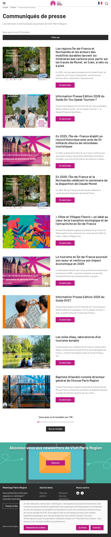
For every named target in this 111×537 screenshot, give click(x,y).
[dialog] (64, 517)
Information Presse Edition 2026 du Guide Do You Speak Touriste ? (80, 97)
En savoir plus (65, 85)
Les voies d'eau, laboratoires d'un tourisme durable (78, 338)
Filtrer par (55, 37)
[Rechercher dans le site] (106, 3)
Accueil (5, 7)
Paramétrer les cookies (35, 527)
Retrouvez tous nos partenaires (64, 496)
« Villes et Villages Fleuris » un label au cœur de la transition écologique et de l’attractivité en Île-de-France (82, 220)
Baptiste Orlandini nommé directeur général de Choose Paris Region (80, 378)
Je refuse (83, 527)
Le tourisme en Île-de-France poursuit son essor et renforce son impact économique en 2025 (81, 260)
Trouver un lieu (11, 506)
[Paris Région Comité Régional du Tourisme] (56, 3)
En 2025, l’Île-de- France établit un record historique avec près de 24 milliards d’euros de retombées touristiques (79, 141)
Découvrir (55, 463)
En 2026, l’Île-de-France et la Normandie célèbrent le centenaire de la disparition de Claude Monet (81, 180)
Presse (13, 7)
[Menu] (4, 3)
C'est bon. (97, 527)
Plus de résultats (56, 429)
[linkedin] (77, 493)
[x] (82, 493)
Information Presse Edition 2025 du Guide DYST (80, 298)
